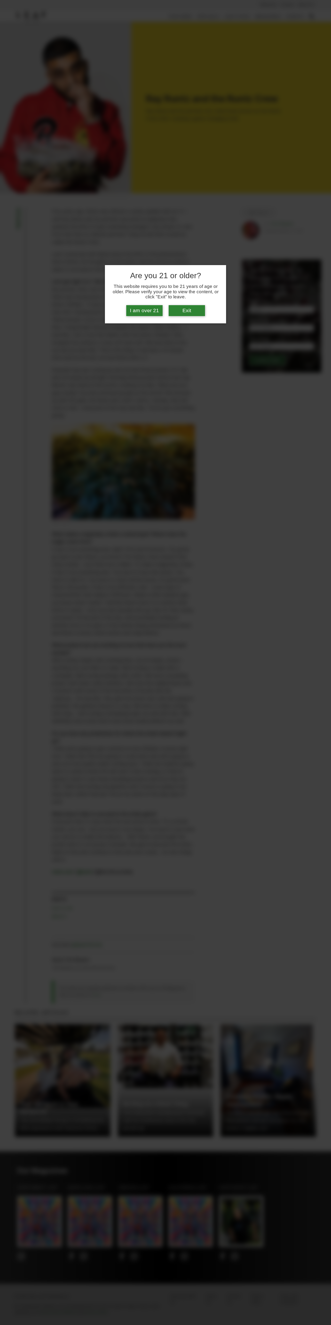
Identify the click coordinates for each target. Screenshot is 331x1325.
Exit (186, 310)
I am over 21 (144, 310)
